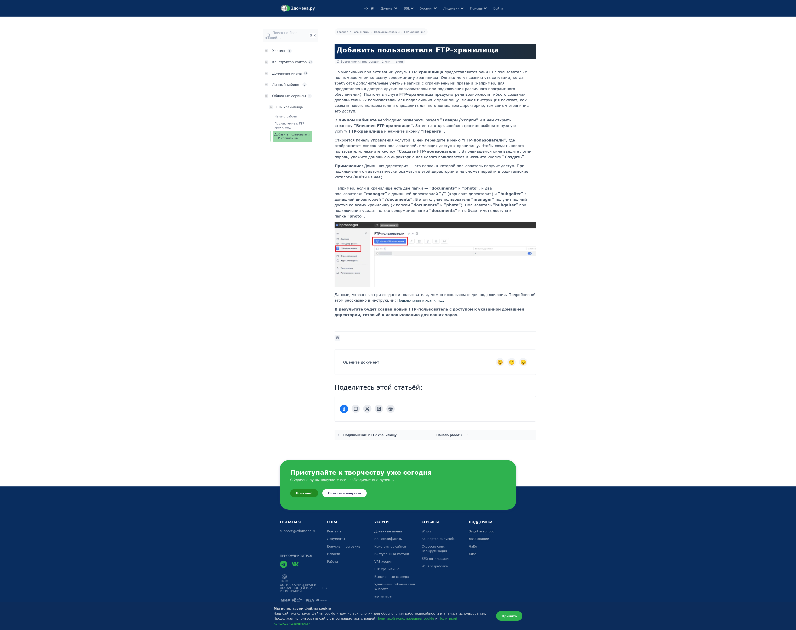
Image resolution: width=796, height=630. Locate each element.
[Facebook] (356, 409)
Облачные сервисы (387, 31)
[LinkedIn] (379, 409)
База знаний (361, 31)
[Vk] (295, 564)
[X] (367, 409)
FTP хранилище (289, 107)
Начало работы (285, 116)
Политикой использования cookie (405, 618)
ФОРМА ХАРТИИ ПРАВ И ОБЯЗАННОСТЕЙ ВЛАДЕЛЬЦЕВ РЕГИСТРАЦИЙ (303, 588)
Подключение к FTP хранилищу (289, 125)
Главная (342, 31)
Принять (509, 616)
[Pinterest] (390, 409)
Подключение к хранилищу (420, 300)
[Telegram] (283, 564)
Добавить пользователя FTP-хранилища (292, 136)
